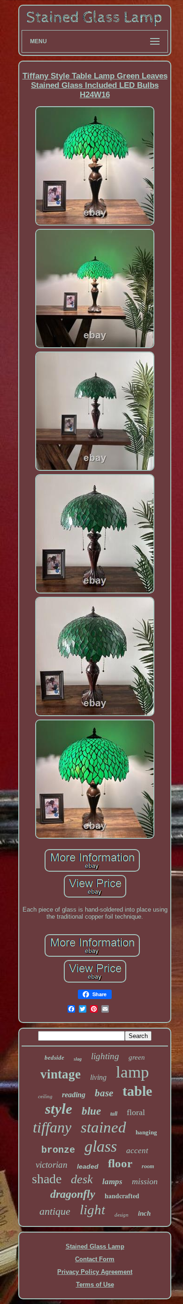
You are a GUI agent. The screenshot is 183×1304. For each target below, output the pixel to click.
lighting (105, 1056)
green (137, 1057)
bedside (54, 1057)
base (104, 1093)
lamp (132, 1072)
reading (73, 1095)
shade (46, 1178)
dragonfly (72, 1194)
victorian (52, 1165)
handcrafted (122, 1196)
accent (137, 1150)
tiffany (52, 1127)
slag (78, 1059)
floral (136, 1112)
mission (145, 1181)
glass (100, 1146)
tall (113, 1113)
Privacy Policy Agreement (94, 1271)
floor (120, 1163)
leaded (88, 1166)
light (92, 1209)
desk (82, 1179)
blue (91, 1111)
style (58, 1109)
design (121, 1215)
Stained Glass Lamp (95, 1246)
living (98, 1077)
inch (144, 1213)
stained (103, 1127)
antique (54, 1211)
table (137, 1091)
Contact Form (94, 1259)
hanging (146, 1132)
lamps (112, 1181)
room (148, 1166)
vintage (60, 1074)
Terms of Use (95, 1284)
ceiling (45, 1096)
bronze (58, 1150)
